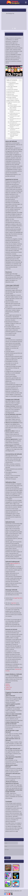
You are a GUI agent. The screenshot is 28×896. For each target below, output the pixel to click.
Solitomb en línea (11, 92)
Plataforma (11, 85)
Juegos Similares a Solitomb (13, 100)
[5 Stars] (5, 13)
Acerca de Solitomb (11, 82)
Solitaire (8, 684)
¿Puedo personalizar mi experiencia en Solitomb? (15, 132)
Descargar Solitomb (11, 97)
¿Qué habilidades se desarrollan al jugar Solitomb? (14, 135)
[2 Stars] (3, 13)
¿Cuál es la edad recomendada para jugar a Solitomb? (15, 110)
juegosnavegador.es (15, 563)
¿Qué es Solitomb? (13, 105)
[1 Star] (2, 13)
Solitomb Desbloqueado (12, 95)
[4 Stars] (4, 13)
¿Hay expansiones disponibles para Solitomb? (15, 123)
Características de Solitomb (13, 91)
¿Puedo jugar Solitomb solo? (15, 121)
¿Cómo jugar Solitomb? (12, 86)
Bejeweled (8, 689)
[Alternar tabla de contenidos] (19, 80)
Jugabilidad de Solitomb (13, 83)
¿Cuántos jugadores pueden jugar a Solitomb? (15, 107)
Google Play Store (18, 598)
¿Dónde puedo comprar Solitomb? (14, 126)
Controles (11, 88)
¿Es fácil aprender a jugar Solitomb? (15, 116)
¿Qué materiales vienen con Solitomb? (15, 119)
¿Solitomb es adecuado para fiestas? (14, 129)
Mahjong (8, 685)
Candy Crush (9, 687)
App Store (13, 603)
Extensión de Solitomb (13, 98)
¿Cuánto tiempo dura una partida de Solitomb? (15, 114)
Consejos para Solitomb (12, 89)
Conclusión (10, 138)
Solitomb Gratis (10, 94)
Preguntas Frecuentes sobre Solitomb (14, 102)
